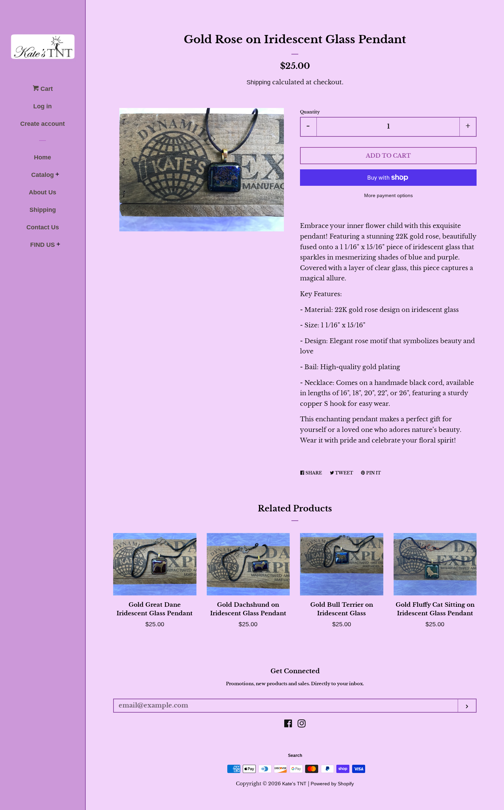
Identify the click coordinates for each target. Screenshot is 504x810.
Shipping (42, 209)
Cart (46, 88)
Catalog (42, 174)
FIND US (42, 244)
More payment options (388, 195)
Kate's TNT (294, 783)
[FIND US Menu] (58, 245)
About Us (42, 192)
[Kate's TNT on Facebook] (288, 724)
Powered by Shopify (332, 783)
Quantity (310, 111)
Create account (42, 123)
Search (295, 755)
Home (42, 157)
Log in (42, 106)
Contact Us (42, 227)
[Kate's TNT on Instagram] (302, 724)
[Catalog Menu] (57, 175)
